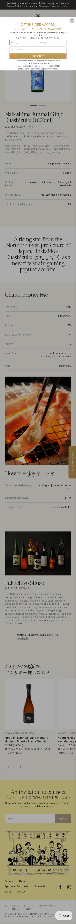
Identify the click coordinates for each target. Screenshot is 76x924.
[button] (72, 20)
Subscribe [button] (38, 55)
